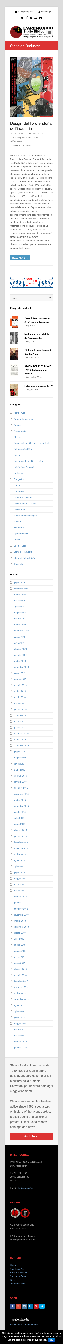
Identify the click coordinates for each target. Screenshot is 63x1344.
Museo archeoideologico (25, 515)
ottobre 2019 (20, 660)
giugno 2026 (19, 582)
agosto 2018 (20, 697)
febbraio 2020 (20, 648)
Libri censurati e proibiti (25, 503)
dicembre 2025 (21, 588)
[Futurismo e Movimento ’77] (15, 390)
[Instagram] (24, 1306)
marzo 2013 (19, 963)
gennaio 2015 (20, 836)
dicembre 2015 (21, 787)
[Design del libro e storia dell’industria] (31, 87)
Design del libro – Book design (28, 461)
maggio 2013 (20, 950)
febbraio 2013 (20, 969)
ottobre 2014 (20, 854)
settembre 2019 (21, 666)
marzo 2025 (19, 600)
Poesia (17, 539)
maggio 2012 (20, 1023)
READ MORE (20, 257)
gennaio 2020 (20, 654)
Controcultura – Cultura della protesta (32, 443)
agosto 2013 (20, 932)
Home (13, 1265)
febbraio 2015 (20, 830)
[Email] (40, 18)
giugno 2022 (19, 636)
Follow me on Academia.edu (24, 1324)
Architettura (19, 412)
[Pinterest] (36, 1306)
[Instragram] (31, 18)
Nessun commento (22, 145)
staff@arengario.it (25, 1187)
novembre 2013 (21, 914)
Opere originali (21, 533)
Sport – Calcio (21, 545)
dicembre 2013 (21, 908)
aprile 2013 (19, 957)
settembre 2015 (21, 805)
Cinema (17, 437)
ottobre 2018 (20, 691)
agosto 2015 (20, 811)
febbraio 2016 (20, 775)
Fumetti (17, 485)
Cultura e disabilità (23, 449)
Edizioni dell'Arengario (24, 467)
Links (12, 1279)
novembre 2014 (21, 848)
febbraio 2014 (20, 896)
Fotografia (19, 479)
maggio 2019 (20, 679)
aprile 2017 (19, 721)
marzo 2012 (19, 1035)
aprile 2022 (19, 642)
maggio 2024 (20, 612)
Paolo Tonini (37, 133)
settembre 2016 (21, 745)
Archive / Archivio (18, 1272)
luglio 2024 (19, 606)
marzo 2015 (19, 823)
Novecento (19, 527)
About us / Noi (17, 1268)
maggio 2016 (20, 757)
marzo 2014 (19, 890)
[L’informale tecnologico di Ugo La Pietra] (15, 354)
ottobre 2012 (20, 993)
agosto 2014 (20, 860)
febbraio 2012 (20, 1041)
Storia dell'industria (23, 551)
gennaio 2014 (20, 902)
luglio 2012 (19, 1011)
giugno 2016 (19, 751)
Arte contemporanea (23, 418)
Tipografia (18, 563)
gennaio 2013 (20, 975)
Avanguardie (20, 430)
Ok (51, 1340)
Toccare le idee (17, 1283)
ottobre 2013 (20, 920)
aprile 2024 (19, 618)
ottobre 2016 (20, 739)
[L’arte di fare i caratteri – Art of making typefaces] (15, 322)
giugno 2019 (19, 673)
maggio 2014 (20, 878)
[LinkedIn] (35, 18)
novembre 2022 (21, 630)
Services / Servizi (18, 1276)
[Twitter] (22, 18)
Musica (17, 521)
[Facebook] (27, 18)
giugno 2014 (19, 872)
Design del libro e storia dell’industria (31, 125)
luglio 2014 (19, 866)
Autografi (18, 424)
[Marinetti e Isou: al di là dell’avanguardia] (15, 338)
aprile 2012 (19, 1029)
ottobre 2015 (20, 799)
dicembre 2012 (21, 981)
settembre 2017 (21, 715)
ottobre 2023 (20, 624)
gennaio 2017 (20, 727)
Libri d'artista (20, 509)
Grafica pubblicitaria (22, 137)
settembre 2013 (21, 926)
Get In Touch (31, 1136)
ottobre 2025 (20, 594)
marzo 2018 (19, 703)
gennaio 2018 (20, 709)
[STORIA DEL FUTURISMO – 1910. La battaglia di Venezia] (15, 370)
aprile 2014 (19, 884)
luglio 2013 (19, 938)
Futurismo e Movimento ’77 (38, 385)
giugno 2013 (19, 944)
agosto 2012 (20, 1005)
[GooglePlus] (18, 1306)
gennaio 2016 (20, 781)
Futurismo (19, 491)
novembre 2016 (21, 733)
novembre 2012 (21, 987)
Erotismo (18, 473)
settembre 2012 (21, 999)
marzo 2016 (19, 769)
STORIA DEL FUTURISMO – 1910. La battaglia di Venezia (37, 370)
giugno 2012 (19, 1017)
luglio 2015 (19, 817)
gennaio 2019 (20, 685)
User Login (46, 11)
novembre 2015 (21, 793)
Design (17, 455)
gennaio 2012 (20, 1047)
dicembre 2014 (21, 842)
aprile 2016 (19, 763)
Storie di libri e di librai (24, 557)
